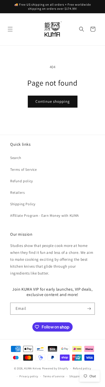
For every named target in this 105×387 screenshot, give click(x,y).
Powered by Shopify (55, 368)
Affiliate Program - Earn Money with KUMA (44, 215)
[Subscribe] (89, 309)
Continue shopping (52, 101)
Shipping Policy (22, 204)
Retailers (17, 192)
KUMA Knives (32, 368)
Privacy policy (28, 376)
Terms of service (53, 376)
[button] (10, 29)
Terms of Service (23, 169)
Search (15, 157)
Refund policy (21, 181)
